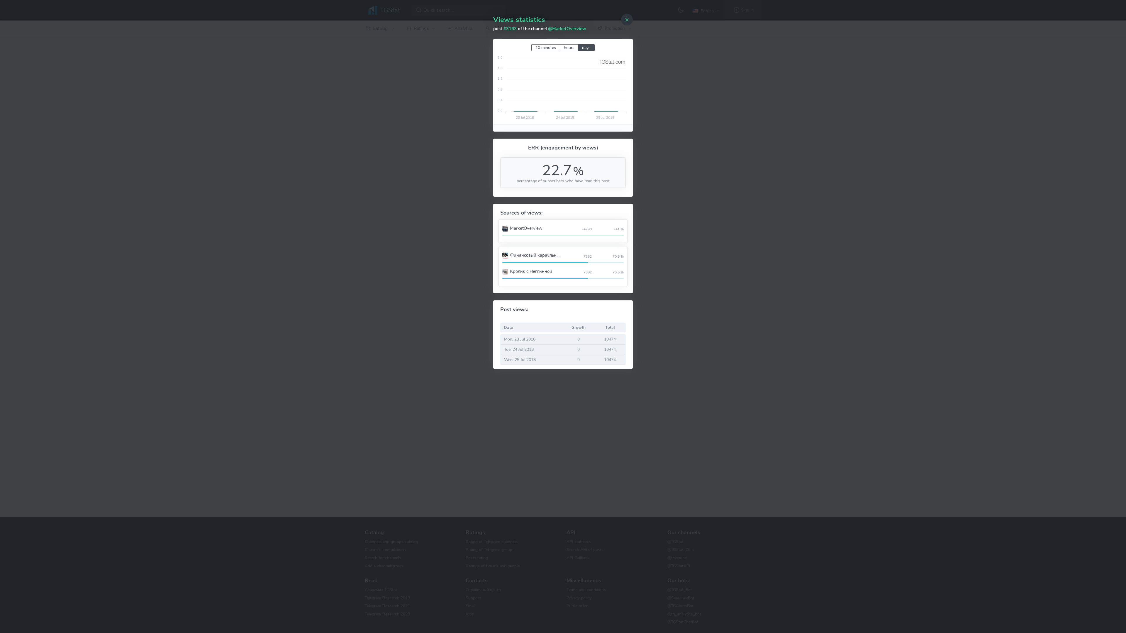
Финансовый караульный (536, 255)
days (586, 47)
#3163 (510, 29)
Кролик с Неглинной (531, 271)
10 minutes (545, 47)
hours (569, 47)
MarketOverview (526, 228)
